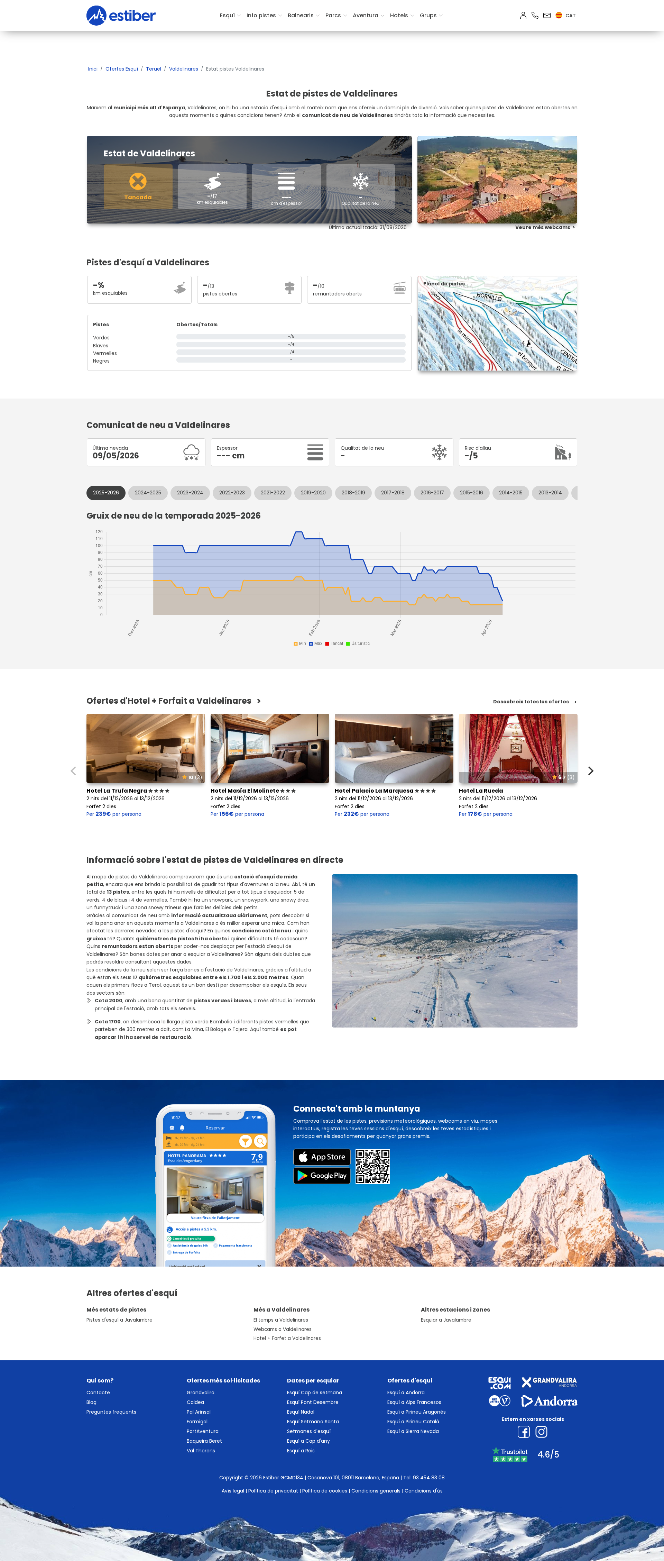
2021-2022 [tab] (273, 492)
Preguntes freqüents (111, 1411)
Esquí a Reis (301, 1450)
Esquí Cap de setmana (314, 1392)
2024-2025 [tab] (148, 492)
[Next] (590, 770)
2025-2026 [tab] (106, 492)
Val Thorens (201, 1450)
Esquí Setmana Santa (313, 1421)
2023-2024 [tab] (190, 492)
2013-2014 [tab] (550, 492)
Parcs (333, 15)
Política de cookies (324, 1490)
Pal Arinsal (199, 1411)
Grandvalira (200, 1392)
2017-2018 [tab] (393, 492)
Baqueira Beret (204, 1440)
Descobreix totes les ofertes (531, 701)
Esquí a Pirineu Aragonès (416, 1411)
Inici (93, 68)
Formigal (197, 1421)
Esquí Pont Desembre (313, 1402)
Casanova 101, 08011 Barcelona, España (353, 1477)
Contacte (98, 1392)
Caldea (195, 1402)
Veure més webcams (542, 227)
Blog (91, 1402)
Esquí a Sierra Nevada (413, 1431)
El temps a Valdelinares (280, 1320)
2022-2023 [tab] (232, 492)
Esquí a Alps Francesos (414, 1402)
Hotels (399, 15)
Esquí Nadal (300, 1411)
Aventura (365, 15)
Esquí (227, 15)
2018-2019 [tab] (353, 492)
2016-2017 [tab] (432, 492)
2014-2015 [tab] (511, 492)
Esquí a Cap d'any (308, 1440)
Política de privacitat (273, 1490)
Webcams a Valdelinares (282, 1329)
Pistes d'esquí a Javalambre (119, 1320)
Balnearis (301, 15)
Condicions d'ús (424, 1490)
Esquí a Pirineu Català (413, 1421)
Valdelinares (183, 68)
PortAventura (203, 1431)
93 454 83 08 (429, 1477)
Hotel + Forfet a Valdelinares (287, 1338)
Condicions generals (375, 1490)
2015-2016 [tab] (471, 492)
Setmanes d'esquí (309, 1431)
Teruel (153, 68)
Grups (428, 15)
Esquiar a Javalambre (446, 1320)
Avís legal (233, 1490)
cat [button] (570, 15)
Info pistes (261, 15)
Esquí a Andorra (406, 1392)
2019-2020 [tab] (313, 492)
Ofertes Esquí (121, 68)
